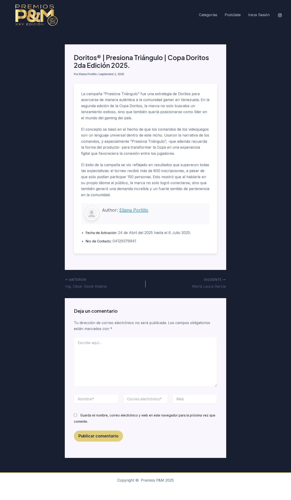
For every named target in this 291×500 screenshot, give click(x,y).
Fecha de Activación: (101, 233)
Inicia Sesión (259, 15)
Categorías (208, 15)
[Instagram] (280, 15)
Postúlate (233, 15)
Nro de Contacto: (98, 241)
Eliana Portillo (133, 210)
